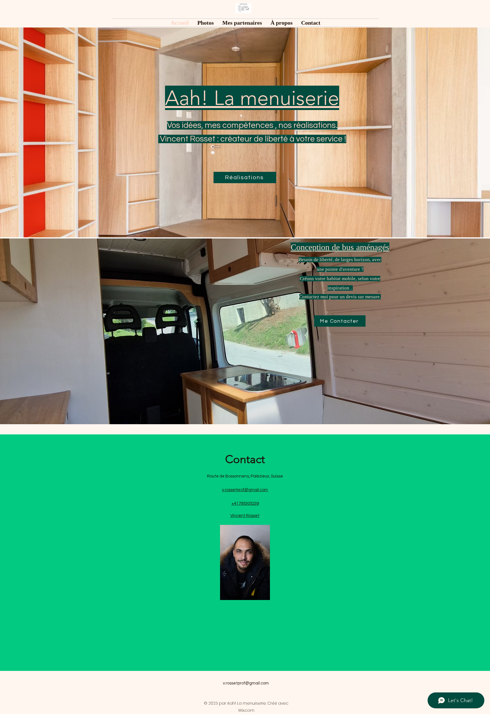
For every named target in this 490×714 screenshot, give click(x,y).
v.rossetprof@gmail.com (246, 683)
